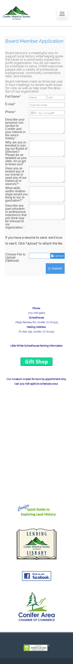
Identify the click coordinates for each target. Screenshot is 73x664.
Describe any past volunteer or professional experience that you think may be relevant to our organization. (15, 216)
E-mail (10, 104)
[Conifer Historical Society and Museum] (16, 24)
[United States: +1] (33, 113)
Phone (10, 112)
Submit (56, 268)
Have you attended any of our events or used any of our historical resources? (15, 176)
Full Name (13, 96)
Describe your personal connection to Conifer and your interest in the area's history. (15, 129)
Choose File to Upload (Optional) (15, 257)
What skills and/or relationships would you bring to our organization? (16, 194)
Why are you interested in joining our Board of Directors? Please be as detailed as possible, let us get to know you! (16, 153)
